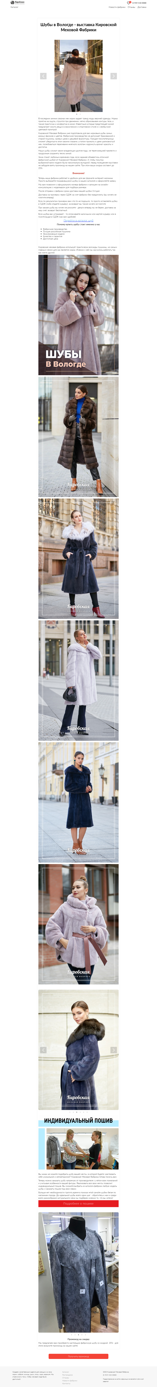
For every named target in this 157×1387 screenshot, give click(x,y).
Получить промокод (78, 1356)
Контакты (66, 1383)
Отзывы (131, 7)
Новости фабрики (117, 7)
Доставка (142, 7)
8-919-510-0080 (139, 3)
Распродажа (67, 1375)
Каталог (14, 7)
